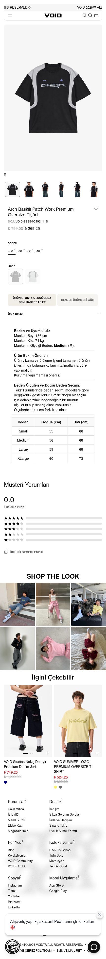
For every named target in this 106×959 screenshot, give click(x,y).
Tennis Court (58, 866)
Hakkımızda (16, 808)
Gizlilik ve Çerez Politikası (30, 950)
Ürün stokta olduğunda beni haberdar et (32, 300)
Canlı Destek (94, 947)
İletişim (54, 808)
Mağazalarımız (18, 830)
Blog (11, 850)
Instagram (15, 885)
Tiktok (12, 890)
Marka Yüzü (16, 820)
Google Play (58, 890)
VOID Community (20, 860)
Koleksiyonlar (17, 855)
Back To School (60, 850)
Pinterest (14, 901)
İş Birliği (13, 814)
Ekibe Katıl (15, 825)
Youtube (13, 896)
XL (38, 250)
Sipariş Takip (58, 825)
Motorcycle (56, 860)
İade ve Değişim (60, 820)
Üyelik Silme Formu (63, 830)
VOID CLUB (16, 866)
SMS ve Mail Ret (69, 950)
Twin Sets (56, 855)
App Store (56, 885)
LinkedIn (14, 907)
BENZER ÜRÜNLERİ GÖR (77, 300)
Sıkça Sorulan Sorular (64, 814)
